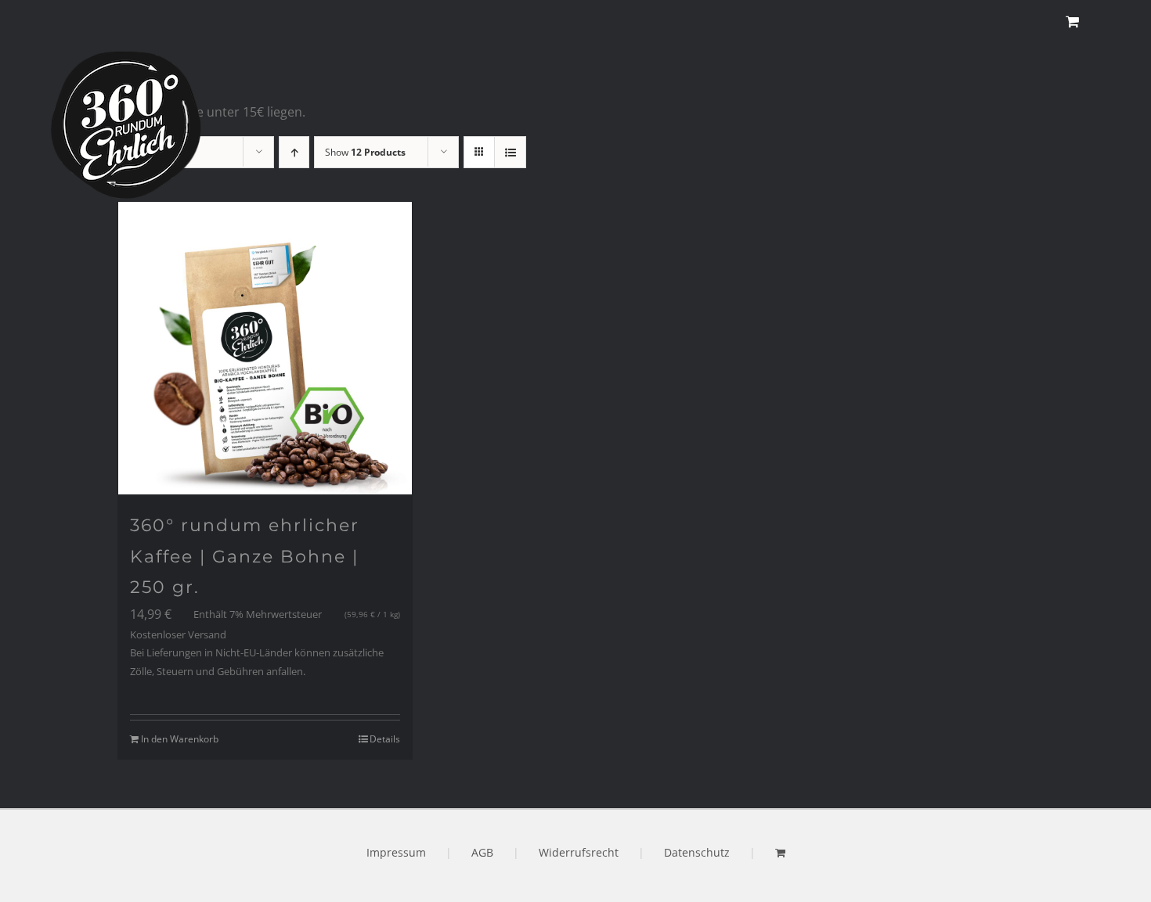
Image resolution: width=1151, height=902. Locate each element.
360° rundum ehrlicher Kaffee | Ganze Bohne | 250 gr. (244, 556)
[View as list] (510, 152)
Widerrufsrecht (579, 852)
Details (385, 739)
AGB (482, 852)
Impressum (396, 852)
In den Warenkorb (179, 739)
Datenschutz (697, 852)
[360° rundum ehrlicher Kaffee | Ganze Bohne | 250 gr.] (265, 348)
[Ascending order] (294, 152)
